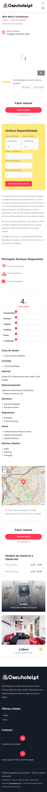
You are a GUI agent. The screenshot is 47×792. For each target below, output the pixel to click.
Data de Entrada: (12, 136)
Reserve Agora (23, 110)
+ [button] (5, 469)
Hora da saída (11, 565)
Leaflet (43, 504)
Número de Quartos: (13, 170)
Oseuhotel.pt (7, 686)
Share (27, 87)
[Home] (20, 677)
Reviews (40, 87)
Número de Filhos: (12, 161)
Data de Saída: (28, 136)
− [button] (5, 472)
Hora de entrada (11, 572)
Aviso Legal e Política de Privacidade (17, 760)
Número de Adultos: (13, 151)
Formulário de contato (11, 744)
